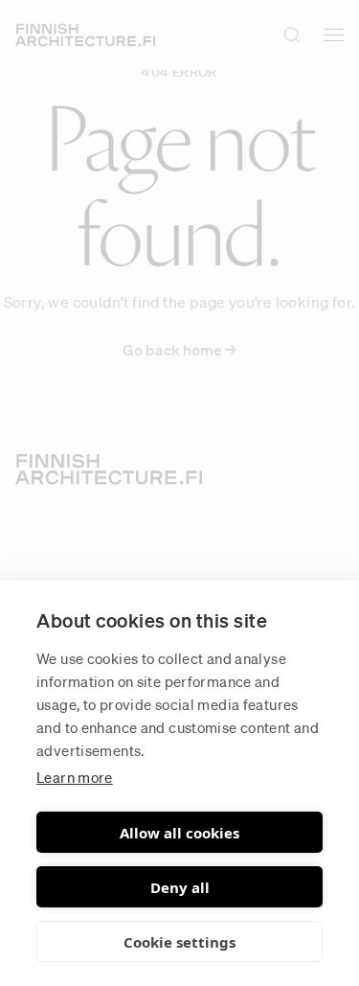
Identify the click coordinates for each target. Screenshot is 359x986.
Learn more (74, 777)
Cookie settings (179, 942)
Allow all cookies (179, 832)
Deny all (180, 887)
